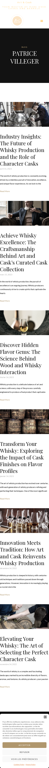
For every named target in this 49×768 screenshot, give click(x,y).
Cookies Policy (19, 764)
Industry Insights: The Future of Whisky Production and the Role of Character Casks (22, 150)
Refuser (25, 752)
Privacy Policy (30, 764)
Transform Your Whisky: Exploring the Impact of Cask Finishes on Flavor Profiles (22, 457)
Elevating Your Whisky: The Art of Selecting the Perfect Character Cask (24, 648)
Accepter (24, 745)
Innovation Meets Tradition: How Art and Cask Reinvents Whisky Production (23, 552)
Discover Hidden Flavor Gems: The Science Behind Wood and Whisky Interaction (20, 358)
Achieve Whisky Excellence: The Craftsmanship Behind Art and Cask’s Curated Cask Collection (23, 252)
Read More (5, 191)
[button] (45, 717)
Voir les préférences (24, 759)
